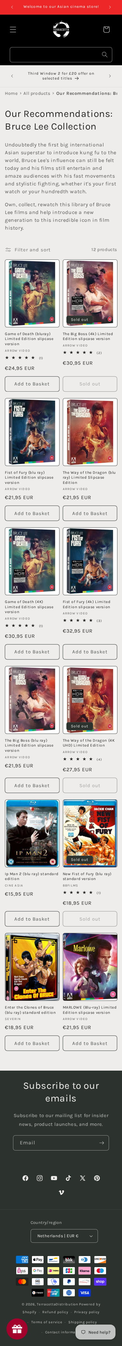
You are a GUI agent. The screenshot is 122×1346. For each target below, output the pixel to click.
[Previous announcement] (12, 7)
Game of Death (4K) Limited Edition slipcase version (29, 606)
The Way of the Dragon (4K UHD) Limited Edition (89, 743)
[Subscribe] (101, 1143)
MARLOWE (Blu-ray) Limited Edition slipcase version (90, 1010)
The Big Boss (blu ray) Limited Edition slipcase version (29, 745)
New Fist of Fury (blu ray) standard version (87, 876)
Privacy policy (87, 1312)
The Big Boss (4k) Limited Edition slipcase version (88, 336)
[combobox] (61, 54)
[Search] (105, 54)
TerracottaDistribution (57, 1304)
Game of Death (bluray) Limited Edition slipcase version (29, 339)
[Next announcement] (110, 7)
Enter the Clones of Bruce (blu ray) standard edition (30, 1010)
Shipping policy (82, 1322)
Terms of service (46, 1322)
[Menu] (13, 29)
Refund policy (55, 1312)
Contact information (64, 1332)
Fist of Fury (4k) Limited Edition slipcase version (87, 604)
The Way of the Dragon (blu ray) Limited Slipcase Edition (89, 477)
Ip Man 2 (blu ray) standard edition (31, 876)
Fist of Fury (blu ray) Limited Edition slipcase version (29, 477)
